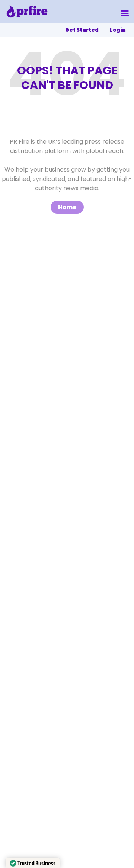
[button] (124, 13)
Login (118, 29)
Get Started (82, 29)
